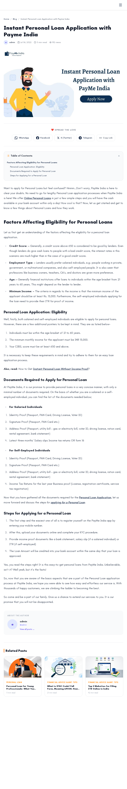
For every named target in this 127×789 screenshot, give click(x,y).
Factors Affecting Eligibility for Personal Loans (32, 162)
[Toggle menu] (120, 5)
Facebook (45, 137)
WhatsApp (24, 137)
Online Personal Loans (37, 198)
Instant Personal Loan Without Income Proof (60, 369)
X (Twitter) (66, 137)
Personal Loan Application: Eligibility (27, 167)
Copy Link (107, 137)
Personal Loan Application (95, 497)
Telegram (87, 137)
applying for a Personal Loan (68, 502)
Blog (15, 19)
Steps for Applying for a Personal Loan (28, 175)
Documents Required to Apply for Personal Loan (33, 171)
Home (6, 19)
